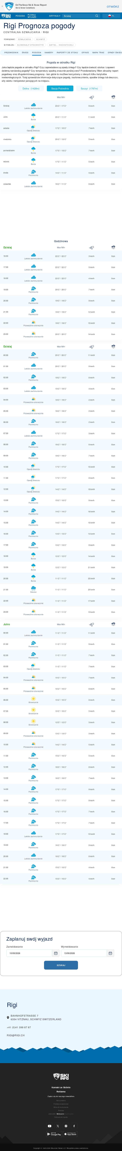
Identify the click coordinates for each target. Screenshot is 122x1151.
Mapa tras (98, 52)
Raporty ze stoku (67, 52)
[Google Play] (54, 1133)
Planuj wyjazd (32, 15)
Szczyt (89, 88)
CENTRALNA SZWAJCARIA (21, 32)
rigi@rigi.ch (16, 1035)
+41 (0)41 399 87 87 (19, 1027)
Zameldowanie (14, 946)
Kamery (49, 52)
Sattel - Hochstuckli (61, 45)
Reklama (61, 1091)
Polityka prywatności (61, 1104)
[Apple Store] (70, 1133)
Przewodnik (11, 52)
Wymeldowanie (69, 946)
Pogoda (20, 15)
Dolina (31, 88)
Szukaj (61, 965)
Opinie (85, 52)
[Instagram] (66, 1126)
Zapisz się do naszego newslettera (61, 1096)
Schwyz (40, 39)
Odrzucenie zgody (61, 1117)
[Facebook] (74, 1126)
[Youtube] (49, 1126)
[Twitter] (58, 1126)
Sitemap (61, 1110)
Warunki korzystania (61, 1107)
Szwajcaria (24, 39)
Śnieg (25, 52)
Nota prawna (61, 1100)
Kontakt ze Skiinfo (61, 1087)
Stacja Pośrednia (60, 88)
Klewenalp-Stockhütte (30, 45)
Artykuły (54, 15)
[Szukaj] (96, 16)
